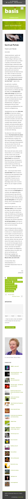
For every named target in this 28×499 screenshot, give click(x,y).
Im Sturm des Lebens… (15, 470)
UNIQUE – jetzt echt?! (15, 366)
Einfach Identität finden (15, 409)
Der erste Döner (14, 451)
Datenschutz (19, 2)
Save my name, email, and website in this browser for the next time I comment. (13, 320)
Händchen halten (18, 281)
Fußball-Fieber (13, 421)
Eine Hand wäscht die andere (15, 278)
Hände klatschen (10, 283)
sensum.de (20, 497)
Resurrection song (14, 464)
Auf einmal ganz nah (15, 433)
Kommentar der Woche (11, 285)
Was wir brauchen (14, 439)
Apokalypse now (14, 476)
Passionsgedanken (14, 482)
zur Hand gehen (9, 291)
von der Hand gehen (10, 289)
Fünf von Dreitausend (15, 458)
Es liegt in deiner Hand (11, 280)
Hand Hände (9, 281)
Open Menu (22, 8)
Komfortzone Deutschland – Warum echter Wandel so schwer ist (17, 392)
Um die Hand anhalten (11, 287)
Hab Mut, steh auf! (14, 445)
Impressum (10, 2)
